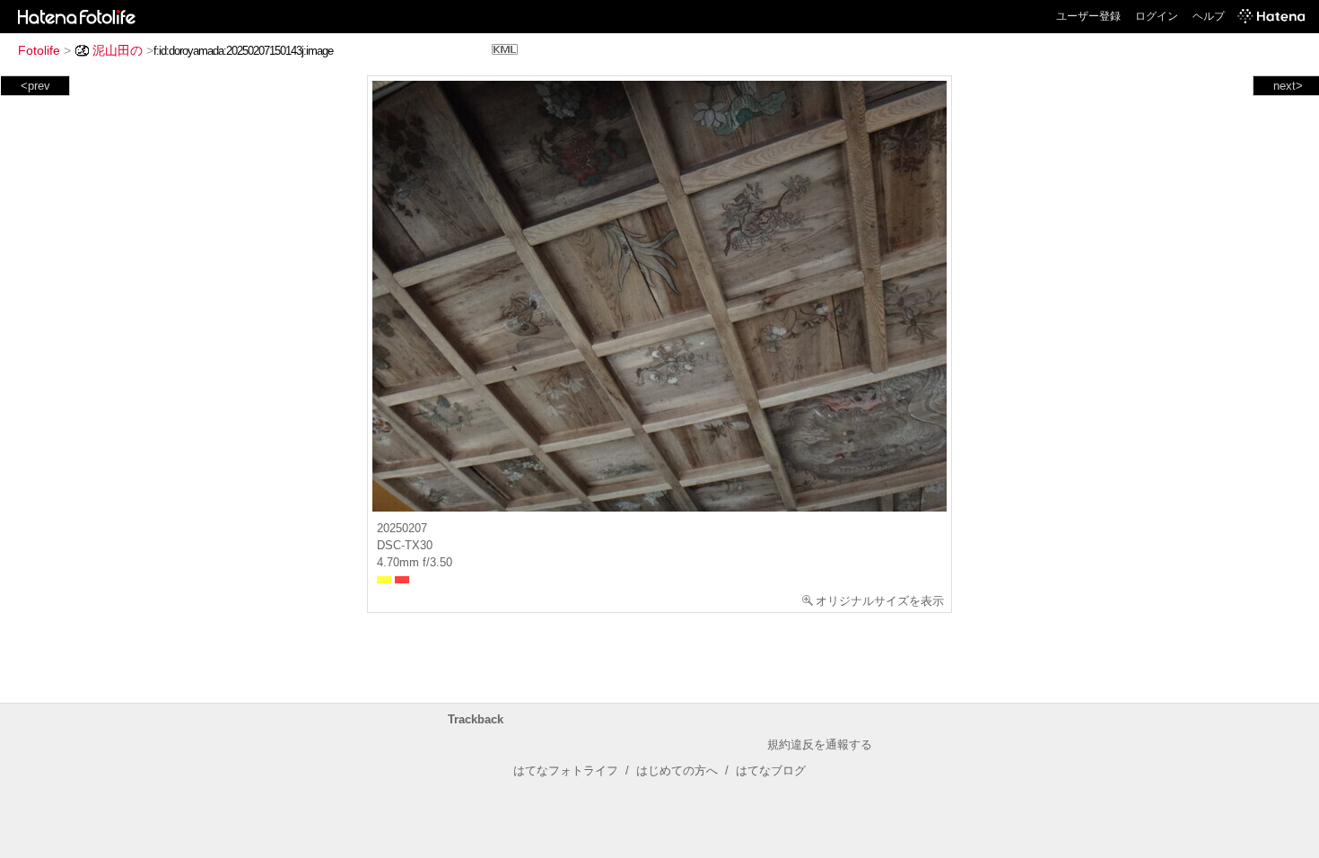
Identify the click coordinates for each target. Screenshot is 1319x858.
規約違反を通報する (819, 744)
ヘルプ (1208, 16)
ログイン (1156, 16)
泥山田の (117, 50)
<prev (35, 85)
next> (1288, 85)
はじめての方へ (677, 770)
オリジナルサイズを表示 (880, 601)
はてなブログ (771, 770)
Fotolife (39, 50)
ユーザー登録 (1088, 16)
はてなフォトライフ (565, 770)
